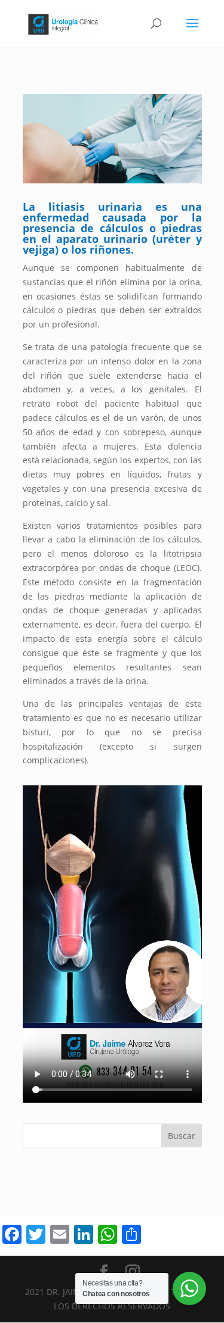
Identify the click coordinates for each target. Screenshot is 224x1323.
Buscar (181, 1135)
